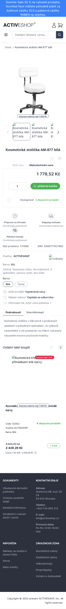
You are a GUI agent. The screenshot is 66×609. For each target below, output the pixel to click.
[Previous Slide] (51, 347)
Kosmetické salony (47, 550)
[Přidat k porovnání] (59, 158)
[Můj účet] (54, 25)
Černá (21, 284)
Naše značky (10, 567)
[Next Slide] (60, 347)
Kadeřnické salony (46, 557)
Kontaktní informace (14, 507)
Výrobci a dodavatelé (48, 576)
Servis (6, 560)
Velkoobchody (44, 563)
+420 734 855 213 (47, 508)
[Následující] (58, 132)
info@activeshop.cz (47, 518)
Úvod (8, 47)
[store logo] (19, 24)
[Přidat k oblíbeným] (51, 158)
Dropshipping (44, 569)
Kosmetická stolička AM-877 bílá (33, 47)
